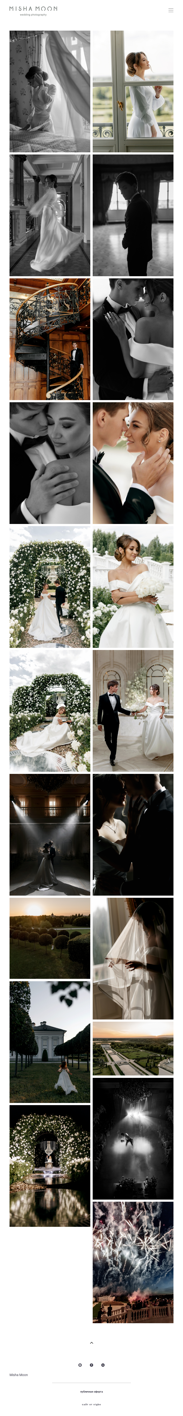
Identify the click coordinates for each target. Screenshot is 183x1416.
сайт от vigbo (91, 1404)
